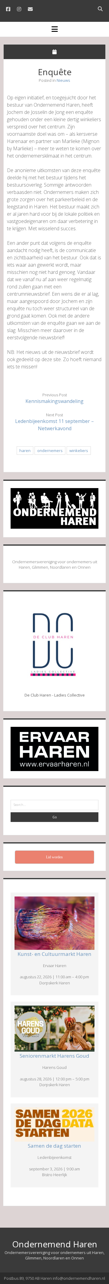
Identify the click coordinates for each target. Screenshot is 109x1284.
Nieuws (63, 80)
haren (25, 450)
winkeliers (78, 450)
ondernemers (50, 450)
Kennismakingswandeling (54, 401)
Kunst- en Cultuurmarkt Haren (54, 953)
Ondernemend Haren (54, 1244)
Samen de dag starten (54, 1145)
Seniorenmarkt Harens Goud (54, 1055)
